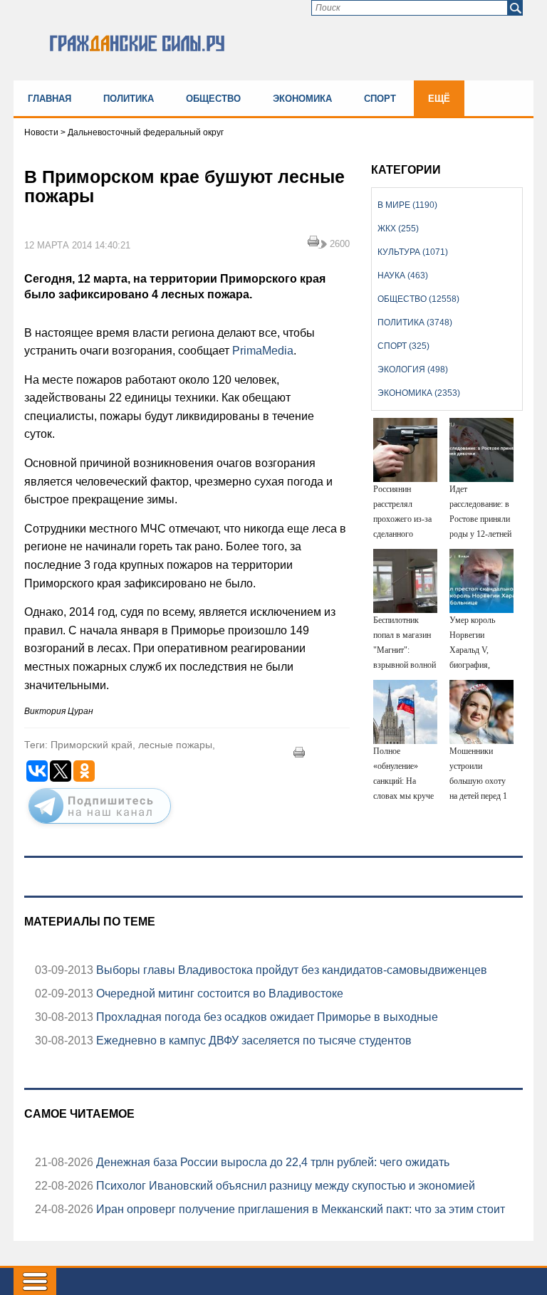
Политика (128, 98)
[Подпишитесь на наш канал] (99, 827)
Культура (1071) (412, 252)
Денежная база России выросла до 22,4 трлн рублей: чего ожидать (271, 1162)
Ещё (439, 98)
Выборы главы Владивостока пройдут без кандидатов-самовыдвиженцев (290, 970)
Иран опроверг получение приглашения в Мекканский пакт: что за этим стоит (299, 1209)
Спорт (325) (403, 346)
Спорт (380, 98)
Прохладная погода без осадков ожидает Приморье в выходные (265, 1017)
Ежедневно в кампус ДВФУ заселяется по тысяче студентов (252, 1040)
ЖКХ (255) (398, 229)
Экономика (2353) (418, 393)
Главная (49, 98)
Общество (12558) (418, 299)
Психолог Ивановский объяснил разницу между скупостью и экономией (284, 1186)
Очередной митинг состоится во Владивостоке (218, 993)
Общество (213, 98)
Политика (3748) (414, 322)
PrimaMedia (261, 351)
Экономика (302, 98)
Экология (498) (412, 369)
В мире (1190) (407, 205)
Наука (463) (402, 276)
